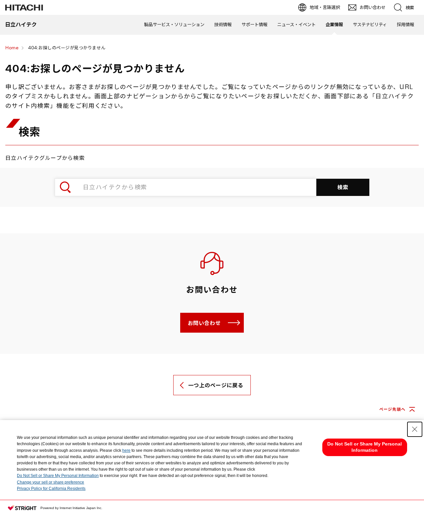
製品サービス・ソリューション (174, 24)
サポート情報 (254, 24)
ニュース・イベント (296, 24)
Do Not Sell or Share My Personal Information (58, 475)
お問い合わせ (204, 323)
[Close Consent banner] (414, 429)
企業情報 (334, 24)
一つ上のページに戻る (215, 385)
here (126, 450)
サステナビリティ (370, 24)
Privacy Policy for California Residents (51, 488)
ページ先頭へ (392, 409)
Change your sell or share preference (50, 482)
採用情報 (405, 24)
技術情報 (223, 24)
